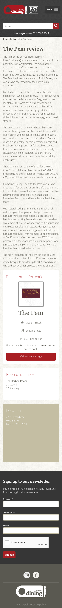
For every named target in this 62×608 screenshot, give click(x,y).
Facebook (36, 575)
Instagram (26, 575)
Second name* (9, 512)
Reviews (13, 39)
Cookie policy (38, 604)
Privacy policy (23, 604)
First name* (8, 499)
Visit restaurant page (31, 356)
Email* (6, 525)
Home (5, 39)
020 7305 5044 (41, 33)
